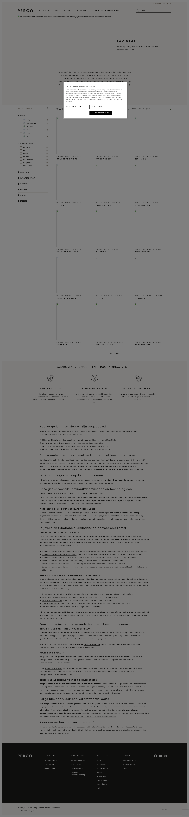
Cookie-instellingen (73, 107)
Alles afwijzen (97, 107)
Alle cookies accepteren (101, 113)
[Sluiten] (124, 84)
